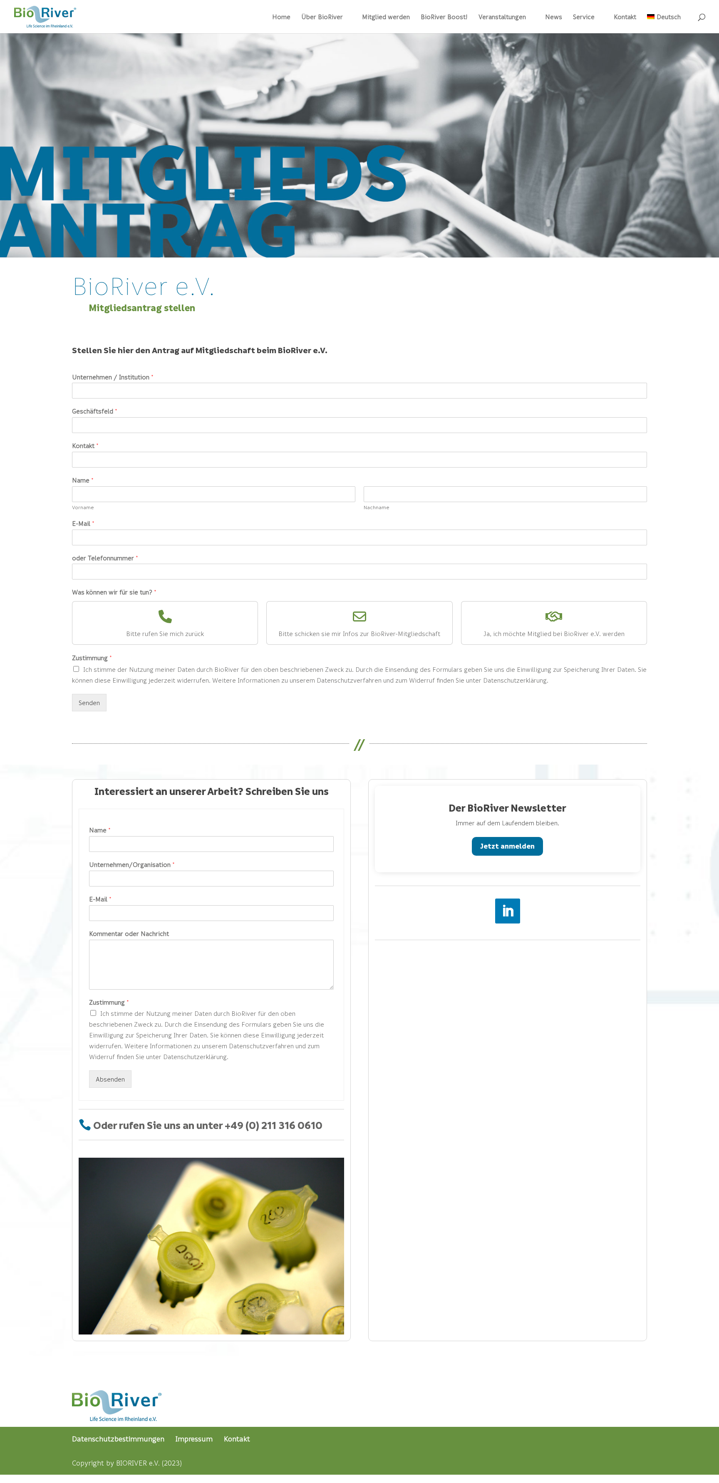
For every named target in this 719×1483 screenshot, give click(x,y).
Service (584, 17)
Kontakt (625, 17)
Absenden (110, 1079)
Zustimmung (92, 658)
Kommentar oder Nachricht (129, 933)
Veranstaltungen (502, 17)
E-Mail (83, 523)
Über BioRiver (322, 17)
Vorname (83, 507)
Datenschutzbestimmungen (118, 1438)
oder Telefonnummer (105, 558)
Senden (89, 702)
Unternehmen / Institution (113, 377)
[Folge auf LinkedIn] (507, 911)
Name (83, 480)
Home (281, 17)
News (553, 17)
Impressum (194, 1438)
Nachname (376, 507)
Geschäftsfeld (94, 411)
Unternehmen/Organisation (132, 864)
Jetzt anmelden (507, 846)
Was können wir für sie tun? (114, 592)
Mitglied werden (386, 17)
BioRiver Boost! (444, 17)
